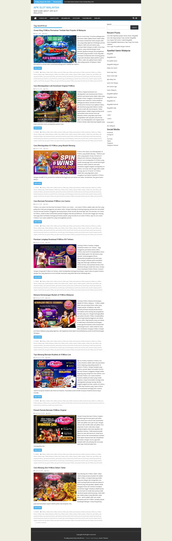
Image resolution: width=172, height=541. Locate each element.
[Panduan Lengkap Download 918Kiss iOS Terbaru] (55, 245)
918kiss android (58, 72)
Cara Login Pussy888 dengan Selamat (118, 46)
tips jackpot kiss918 (80, 81)
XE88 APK (97, 18)
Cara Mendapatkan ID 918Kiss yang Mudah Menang (54, 146)
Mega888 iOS (111, 101)
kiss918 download (38, 79)
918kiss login (41, 74)
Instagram (110, 134)
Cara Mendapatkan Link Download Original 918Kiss (54, 86)
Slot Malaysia (111, 126)
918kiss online (64, 74)
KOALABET (110, 122)
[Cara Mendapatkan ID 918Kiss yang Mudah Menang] (55, 151)
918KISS (37, 72)
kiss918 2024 (70, 458)
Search (109, 24)
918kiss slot (89, 74)
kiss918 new (77, 79)
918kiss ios (94, 72)
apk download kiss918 (49, 76)
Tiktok (109, 141)
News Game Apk (112, 76)
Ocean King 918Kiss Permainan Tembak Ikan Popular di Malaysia (60, 30)
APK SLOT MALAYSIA (46, 7)
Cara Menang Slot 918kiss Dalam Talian (50, 468)
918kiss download (85, 72)
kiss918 (64, 76)
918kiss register (81, 74)
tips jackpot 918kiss (69, 81)
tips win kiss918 (98, 81)
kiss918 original (93, 79)
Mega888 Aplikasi (112, 94)
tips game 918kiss (49, 81)
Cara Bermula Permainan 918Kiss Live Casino (52, 201)
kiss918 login (61, 79)
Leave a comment (41, 522)
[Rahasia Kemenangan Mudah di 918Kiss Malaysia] (55, 301)
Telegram (110, 143)
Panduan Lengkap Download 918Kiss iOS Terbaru (53, 239)
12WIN (109, 119)
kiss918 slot (41, 81)
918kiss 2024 (49, 454)
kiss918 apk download (95, 76)
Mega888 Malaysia (113, 64)
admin (45, 33)
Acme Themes (103, 538)
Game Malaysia (111, 90)
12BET (109, 115)
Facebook (110, 132)
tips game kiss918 (59, 81)
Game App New (112, 72)
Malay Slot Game (112, 68)
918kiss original (73, 74)
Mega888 (110, 54)
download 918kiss (56, 403)
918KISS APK (43, 18)
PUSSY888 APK (87, 18)
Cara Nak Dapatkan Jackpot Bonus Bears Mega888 (122, 36)
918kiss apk (65, 72)
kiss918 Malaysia (69, 79)
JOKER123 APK (54, 18)
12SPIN (109, 111)
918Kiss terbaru (47, 403)
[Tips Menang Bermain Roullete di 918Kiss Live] (55, 360)
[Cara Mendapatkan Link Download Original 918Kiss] (55, 92)
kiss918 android (78, 76)
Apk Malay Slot (111, 79)
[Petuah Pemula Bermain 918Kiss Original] (55, 416)
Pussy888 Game (112, 61)
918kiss (44, 72)
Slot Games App (112, 86)
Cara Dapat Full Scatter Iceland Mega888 (77, 2)
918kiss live (100, 401)
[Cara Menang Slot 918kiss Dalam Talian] (55, 474)
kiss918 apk (86, 76)
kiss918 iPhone (53, 79)
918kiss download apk (84, 401)
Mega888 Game (112, 97)
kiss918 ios (46, 79)
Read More (37, 68)
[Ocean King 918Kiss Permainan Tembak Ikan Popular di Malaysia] (55, 36)
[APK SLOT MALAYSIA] (35, 18)
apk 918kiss (96, 74)
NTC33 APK (76, 18)
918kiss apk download (74, 72)
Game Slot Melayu (112, 83)
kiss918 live (45, 405)
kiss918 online (84, 79)
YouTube (110, 139)
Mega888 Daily (111, 108)
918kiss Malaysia (49, 74)
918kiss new (57, 74)
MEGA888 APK (65, 18)
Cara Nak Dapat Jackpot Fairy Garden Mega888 (121, 38)
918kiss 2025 (49, 72)
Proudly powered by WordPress (74, 538)
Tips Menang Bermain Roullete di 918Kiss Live (52, 355)
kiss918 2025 (70, 76)
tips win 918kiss (90, 81)
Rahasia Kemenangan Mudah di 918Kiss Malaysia (54, 295)
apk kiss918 (59, 76)
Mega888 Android (112, 104)
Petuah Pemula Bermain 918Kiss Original (50, 410)
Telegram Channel (112, 145)
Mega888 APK (111, 57)
